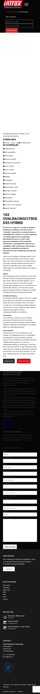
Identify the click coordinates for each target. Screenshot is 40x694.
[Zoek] (20, 4)
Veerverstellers (7, 427)
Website (5, 511)
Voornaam (6, 470)
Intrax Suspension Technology (18, 684)
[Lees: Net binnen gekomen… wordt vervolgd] (5, 628)
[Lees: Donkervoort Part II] (5, 622)
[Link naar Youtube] (32, 689)
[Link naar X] (29, 689)
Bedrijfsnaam (7, 458)
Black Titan (6, 420)
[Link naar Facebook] (25, 689)
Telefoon (6, 490)
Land (5, 505)
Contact (5, 599)
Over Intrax (6, 585)
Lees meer (9, 569)
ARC (4, 422)
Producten (14, 12)
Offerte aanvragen (23, 361)
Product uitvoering (9, 477)
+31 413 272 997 (9, 654)
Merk (4, 451)
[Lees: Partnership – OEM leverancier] (5, 617)
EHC (4, 597)
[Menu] (25, 4)
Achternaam (7, 483)
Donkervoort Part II (13, 621)
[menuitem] (20, 4)
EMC (4, 424)
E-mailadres (7, 498)
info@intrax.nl (8, 657)
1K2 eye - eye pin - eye (11, 143)
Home (7, 12)
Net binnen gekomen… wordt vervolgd (19, 626)
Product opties (9, 361)
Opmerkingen (7, 518)
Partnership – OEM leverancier (16, 616)
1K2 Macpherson (25, 143)
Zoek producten (11, 30)
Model (5, 464)
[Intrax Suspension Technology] (16, 4)
